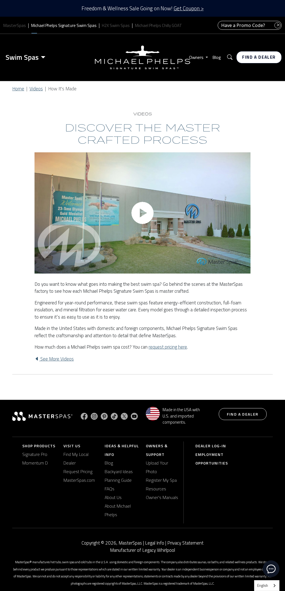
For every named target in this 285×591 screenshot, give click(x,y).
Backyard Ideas (119, 471)
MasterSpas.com (79, 480)
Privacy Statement (185, 543)
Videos (36, 88)
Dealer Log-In (210, 446)
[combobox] (266, 585)
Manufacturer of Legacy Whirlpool (142, 550)
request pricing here (168, 347)
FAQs (109, 488)
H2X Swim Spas (116, 25)
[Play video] (142, 213)
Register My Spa (161, 480)
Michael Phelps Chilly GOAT (158, 25)
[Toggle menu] (44, 57)
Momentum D (35, 463)
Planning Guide (118, 480)
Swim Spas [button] (22, 57)
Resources (156, 488)
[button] (229, 57)
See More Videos (56, 358)
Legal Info (154, 543)
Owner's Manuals (162, 497)
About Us (113, 497)
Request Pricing (77, 471)
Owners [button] (197, 57)
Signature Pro (34, 454)
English (262, 585)
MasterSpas (14, 25)
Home (18, 88)
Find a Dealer (259, 57)
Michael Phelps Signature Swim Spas (64, 25)
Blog (216, 57)
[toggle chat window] (271, 568)
